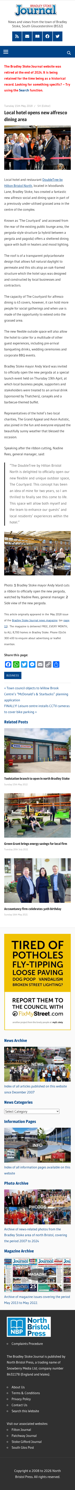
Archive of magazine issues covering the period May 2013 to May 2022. (37, 1300)
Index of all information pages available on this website (37, 1170)
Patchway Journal (24, 1435)
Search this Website (25, 1411)
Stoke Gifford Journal (27, 1441)
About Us (18, 1387)
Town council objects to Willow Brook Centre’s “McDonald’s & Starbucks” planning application (36, 694)
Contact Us (19, 1405)
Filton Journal (21, 1429)
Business (12, 675)
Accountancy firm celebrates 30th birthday (32, 909)
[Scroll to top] (68, 1483)
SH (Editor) (43, 106)
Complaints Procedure (27, 1343)
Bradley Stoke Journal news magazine (35, 620)
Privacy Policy (21, 1399)
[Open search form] (69, 52)
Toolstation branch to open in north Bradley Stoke (37, 778)
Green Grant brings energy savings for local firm (35, 844)
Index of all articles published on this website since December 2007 (35, 1089)
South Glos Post (23, 1447)
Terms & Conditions (26, 1393)
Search (24, 90)
